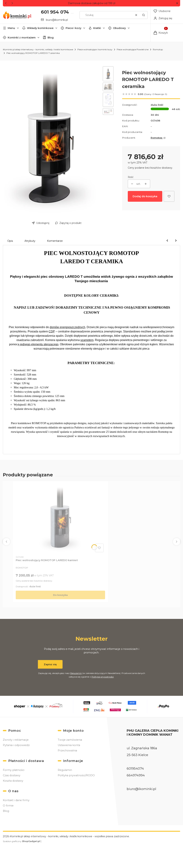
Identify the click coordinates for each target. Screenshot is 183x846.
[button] (177, 3)
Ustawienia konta (69, 745)
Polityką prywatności (103, 676)
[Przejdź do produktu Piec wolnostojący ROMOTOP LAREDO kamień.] (60, 519)
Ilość (130, 177)
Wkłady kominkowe (40, 28)
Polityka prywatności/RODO (76, 775)
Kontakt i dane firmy (16, 800)
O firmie (8, 805)
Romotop (158, 49)
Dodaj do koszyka (145, 196)
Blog (51, 37)
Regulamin (76, 673)
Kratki (97, 28)
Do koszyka (60, 595)
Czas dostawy (11, 775)
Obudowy (119, 28)
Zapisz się (50, 664)
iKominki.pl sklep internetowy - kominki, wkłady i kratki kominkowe (38, 49)
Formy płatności (13, 770)
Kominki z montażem (22, 37)
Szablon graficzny (21, 841)
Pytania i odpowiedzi (16, 745)
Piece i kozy (73, 28)
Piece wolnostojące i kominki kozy (94, 49)
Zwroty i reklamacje (16, 739)
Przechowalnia (67, 750)
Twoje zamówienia (70, 739)
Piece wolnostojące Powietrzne (133, 49)
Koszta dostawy (13, 780)
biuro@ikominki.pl (57, 19)
